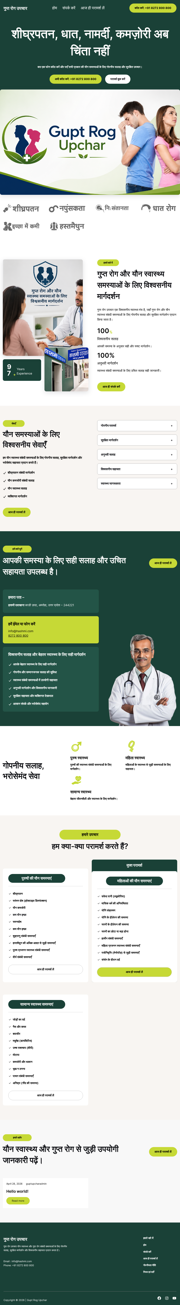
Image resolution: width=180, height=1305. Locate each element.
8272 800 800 (18, 635)
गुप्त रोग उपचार (15, 8)
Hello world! (17, 1191)
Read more (21, 1201)
